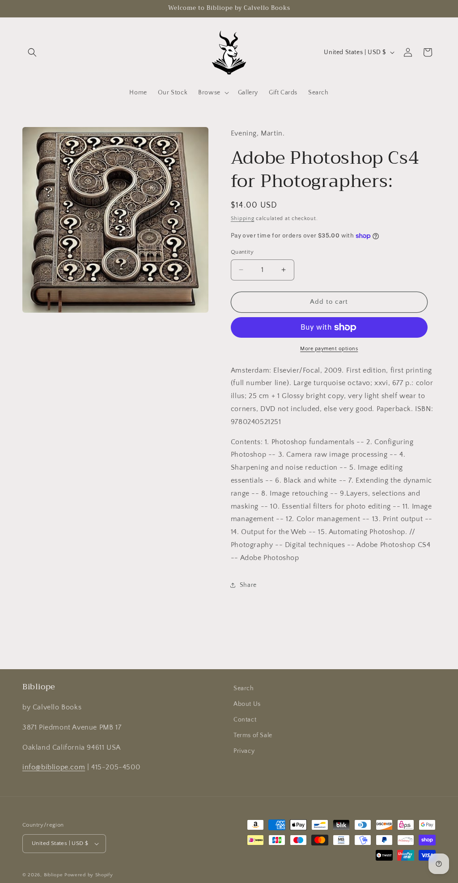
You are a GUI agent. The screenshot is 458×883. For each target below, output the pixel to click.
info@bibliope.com (53, 767)
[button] (32, 52)
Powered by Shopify (88, 875)
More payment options (329, 349)
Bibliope (53, 875)
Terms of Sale (252, 735)
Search (243, 688)
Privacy (243, 751)
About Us (247, 704)
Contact (244, 719)
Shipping (242, 218)
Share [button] (248, 585)
